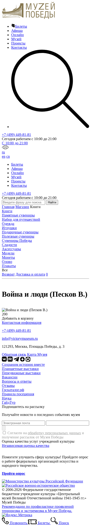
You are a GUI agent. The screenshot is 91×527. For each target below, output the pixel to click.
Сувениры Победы (17, 241)
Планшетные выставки (20, 369)
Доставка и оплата (30, 274)
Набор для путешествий (21, 219)
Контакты (19, 47)
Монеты (8, 257)
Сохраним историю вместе (23, 364)
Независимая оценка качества (25, 446)
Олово (7, 262)
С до (15, 143)
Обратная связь (14, 354)
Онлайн (17, 35)
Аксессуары (11, 249)
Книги (7, 211)
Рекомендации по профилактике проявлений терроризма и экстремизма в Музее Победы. (38, 509)
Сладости (9, 245)
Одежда (8, 224)
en (3, 156)
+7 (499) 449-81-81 (16, 135)
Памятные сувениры (18, 215)
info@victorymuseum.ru (20, 338)
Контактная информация (21, 323)
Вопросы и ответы (17, 381)
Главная (8, 207)
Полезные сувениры (18, 236)
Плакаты (9, 266)
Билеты (21, 26)
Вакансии (10, 377)
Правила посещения (18, 394)
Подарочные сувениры (20, 232)
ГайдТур (8, 402)
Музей (16, 39)
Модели (8, 253)
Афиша (17, 31)
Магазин (22, 207)
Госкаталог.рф (13, 390)
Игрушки (9, 228)
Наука (6, 398)
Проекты (18, 43)
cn (8, 156)
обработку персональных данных (54, 433)
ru (3, 152)
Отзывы (8, 386)
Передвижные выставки (21, 373)
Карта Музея (37, 354)
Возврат (8, 274)
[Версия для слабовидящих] (5, 148)
